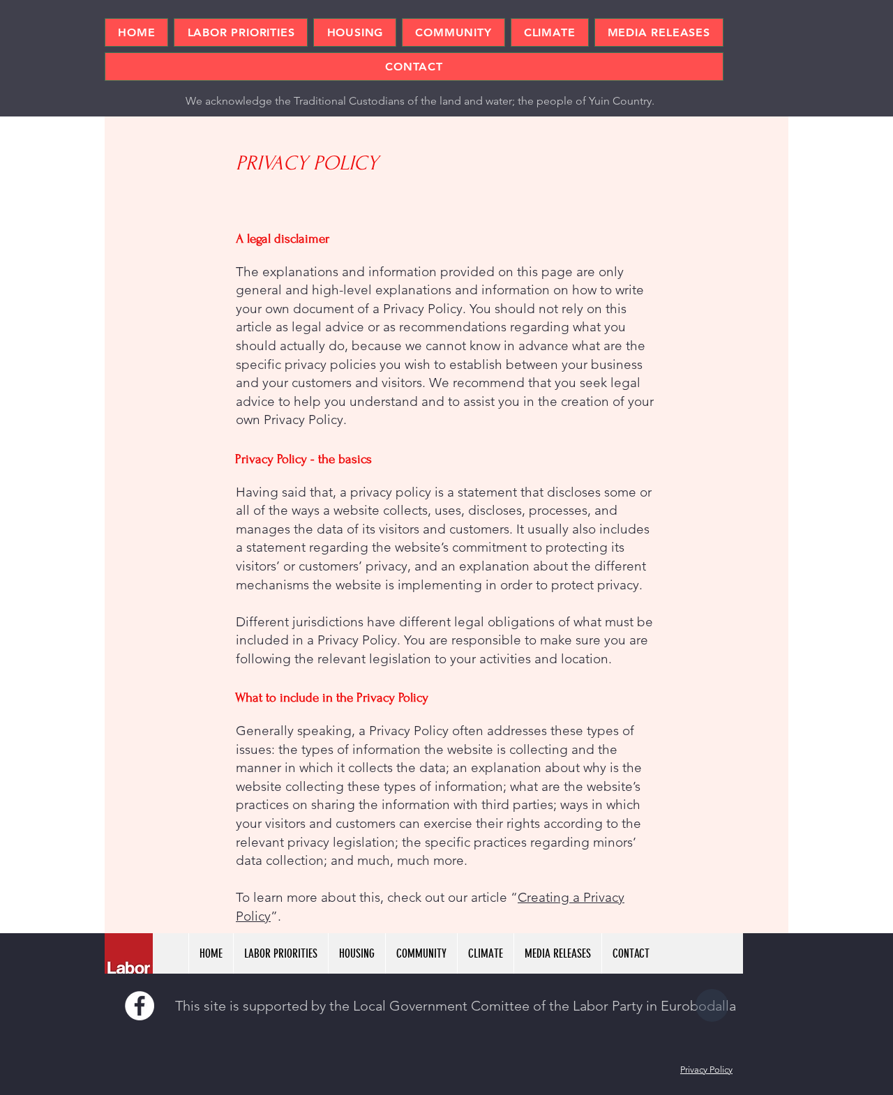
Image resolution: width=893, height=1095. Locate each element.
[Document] (712, 1005)
